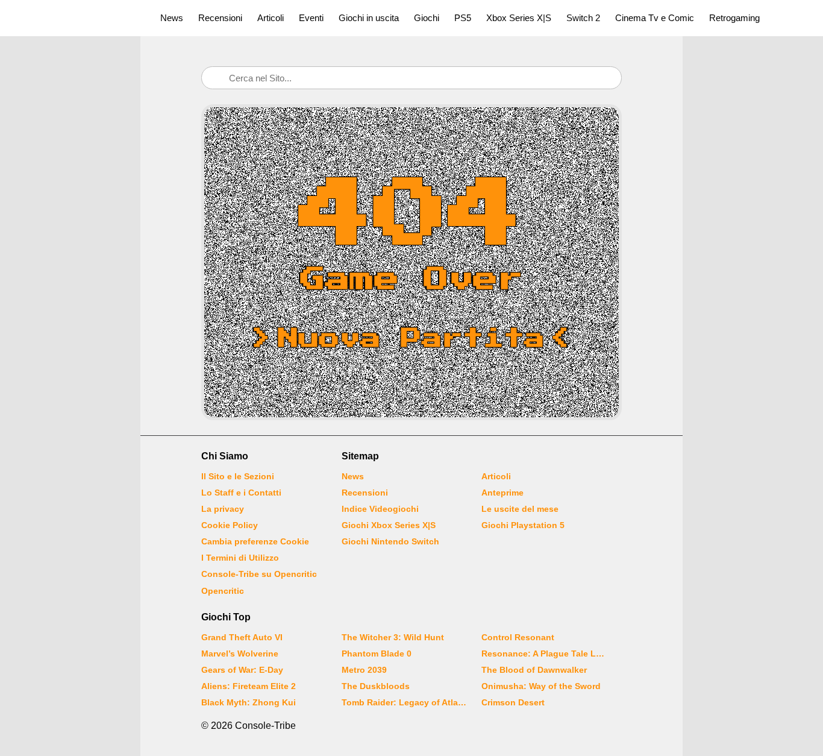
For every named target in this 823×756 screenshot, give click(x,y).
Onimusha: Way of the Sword (541, 686)
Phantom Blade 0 (376, 653)
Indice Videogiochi (380, 509)
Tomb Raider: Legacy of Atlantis (404, 702)
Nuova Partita (411, 339)
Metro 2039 (364, 670)
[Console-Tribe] (73, 18)
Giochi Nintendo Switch (390, 541)
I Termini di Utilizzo (240, 557)
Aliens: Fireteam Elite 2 (248, 686)
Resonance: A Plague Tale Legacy (544, 653)
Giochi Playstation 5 (523, 525)
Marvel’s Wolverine (239, 653)
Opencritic (222, 591)
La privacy (222, 509)
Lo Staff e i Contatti (241, 492)
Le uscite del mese (520, 509)
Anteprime (502, 492)
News (171, 18)
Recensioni (220, 18)
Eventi (311, 18)
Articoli (270, 18)
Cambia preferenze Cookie (255, 541)
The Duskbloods (376, 686)
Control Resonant (517, 637)
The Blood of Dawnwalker (534, 670)
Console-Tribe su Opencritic (259, 574)
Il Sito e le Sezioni (237, 476)
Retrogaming (734, 18)
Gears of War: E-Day (242, 670)
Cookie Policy (229, 525)
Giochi (426, 18)
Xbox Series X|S (518, 18)
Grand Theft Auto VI (242, 637)
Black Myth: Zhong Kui (248, 702)
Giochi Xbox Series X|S (389, 525)
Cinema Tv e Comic (654, 18)
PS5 (462, 18)
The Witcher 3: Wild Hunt (393, 637)
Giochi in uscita (369, 18)
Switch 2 (583, 18)
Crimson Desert (513, 702)
